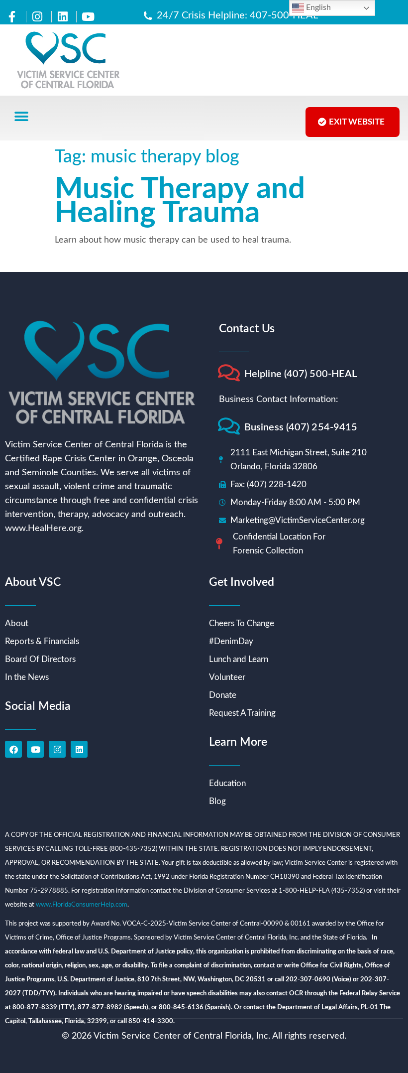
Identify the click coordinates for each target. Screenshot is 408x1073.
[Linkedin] (79, 749)
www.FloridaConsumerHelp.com (81, 905)
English (317, 7)
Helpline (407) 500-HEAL (300, 374)
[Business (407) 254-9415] (228, 426)
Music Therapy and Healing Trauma (180, 201)
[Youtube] (35, 749)
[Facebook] (13, 749)
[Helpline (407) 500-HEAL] (228, 373)
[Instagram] (57, 749)
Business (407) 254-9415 (300, 427)
